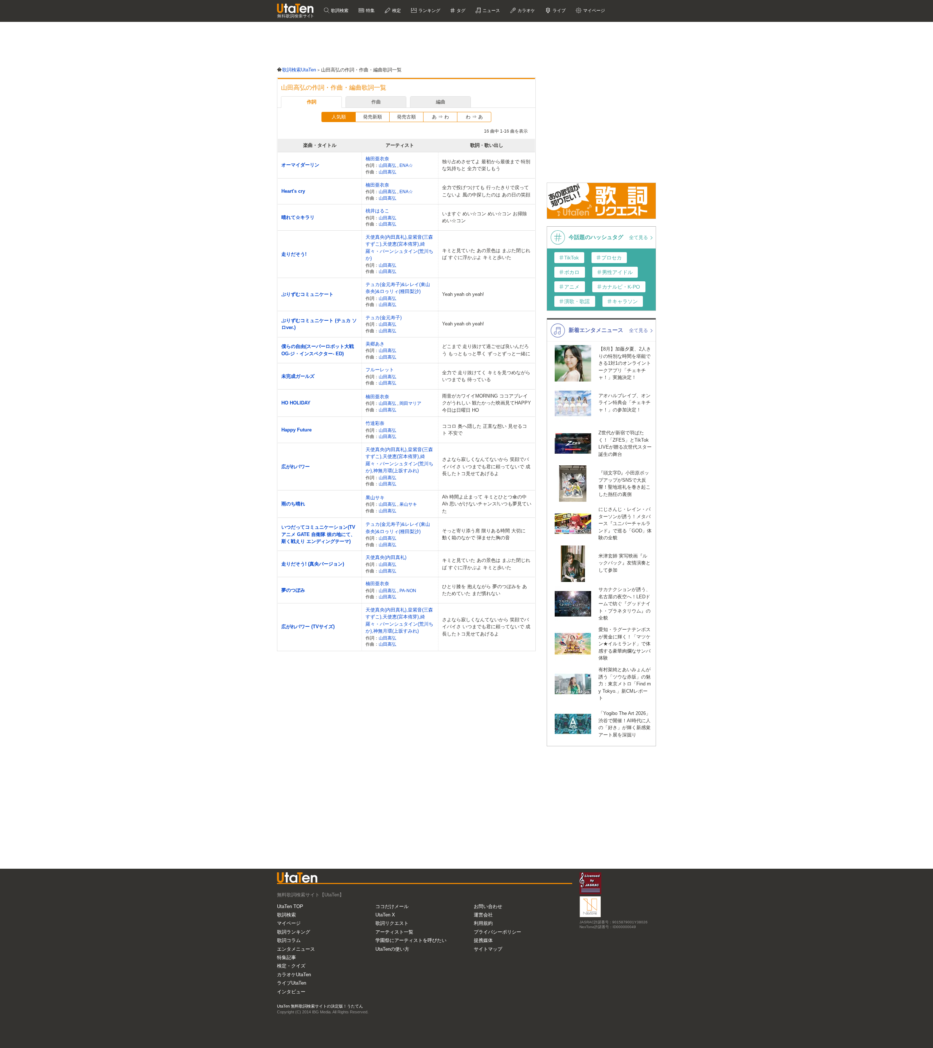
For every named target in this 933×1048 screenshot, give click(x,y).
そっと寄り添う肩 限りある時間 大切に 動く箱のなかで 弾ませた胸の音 (484, 534)
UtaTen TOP (290, 906)
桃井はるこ (377, 211)
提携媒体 (483, 940)
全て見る (639, 237)
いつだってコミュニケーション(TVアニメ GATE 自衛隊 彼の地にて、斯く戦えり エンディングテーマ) (318, 534)
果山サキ (375, 497)
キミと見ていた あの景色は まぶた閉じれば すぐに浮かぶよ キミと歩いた (486, 254)
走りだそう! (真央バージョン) (312, 564)
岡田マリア (410, 403)
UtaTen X (385, 915)
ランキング (428, 10)
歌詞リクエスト (392, 923)
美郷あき (375, 344)
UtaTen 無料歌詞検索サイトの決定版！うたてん (320, 1006)
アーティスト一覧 (394, 932)
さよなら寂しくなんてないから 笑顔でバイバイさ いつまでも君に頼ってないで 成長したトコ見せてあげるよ (486, 466)
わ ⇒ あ (474, 117)
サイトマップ (488, 949)
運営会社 (483, 915)
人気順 (339, 117)
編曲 (440, 102)
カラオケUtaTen (294, 974)
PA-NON (407, 590)
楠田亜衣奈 (377, 158)
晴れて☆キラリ (298, 217)
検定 (396, 10)
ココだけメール (392, 906)
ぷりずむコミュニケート (307, 294)
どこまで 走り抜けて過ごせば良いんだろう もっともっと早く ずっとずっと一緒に (486, 350)
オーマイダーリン (300, 165)
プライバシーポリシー (497, 932)
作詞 (311, 102)
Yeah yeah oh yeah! (463, 294)
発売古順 (406, 117)
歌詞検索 (339, 10)
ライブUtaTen (291, 983)
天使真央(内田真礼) (386, 557)
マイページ (289, 923)
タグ (460, 10)
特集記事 (286, 957)
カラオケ (525, 10)
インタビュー (291, 991)
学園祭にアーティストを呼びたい (410, 940)
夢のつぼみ (293, 590)
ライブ (558, 10)
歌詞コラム (289, 940)
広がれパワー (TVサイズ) (308, 626)
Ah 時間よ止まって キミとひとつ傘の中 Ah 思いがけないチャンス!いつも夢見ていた (486, 504)
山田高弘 (388, 165)
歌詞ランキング (293, 932)
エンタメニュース (296, 949)
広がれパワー (295, 466)
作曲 (376, 102)
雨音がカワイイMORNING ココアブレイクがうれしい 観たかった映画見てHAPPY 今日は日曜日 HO (486, 403)
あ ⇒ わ (440, 117)
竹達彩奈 (375, 423)
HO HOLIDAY (296, 403)
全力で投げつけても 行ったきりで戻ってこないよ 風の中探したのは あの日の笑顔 (486, 191)
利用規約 (483, 923)
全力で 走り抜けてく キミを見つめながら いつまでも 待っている (486, 376)
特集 (370, 10)
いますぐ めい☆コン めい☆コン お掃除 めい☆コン (484, 217)
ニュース (490, 10)
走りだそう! (294, 254)
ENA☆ (406, 165)
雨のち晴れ (293, 504)
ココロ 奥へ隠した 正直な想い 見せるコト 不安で (484, 429)
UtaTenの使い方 (392, 949)
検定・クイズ (291, 966)
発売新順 (372, 117)
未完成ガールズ (298, 376)
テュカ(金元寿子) (384, 317)
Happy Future (296, 430)
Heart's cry (293, 191)
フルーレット (380, 369)
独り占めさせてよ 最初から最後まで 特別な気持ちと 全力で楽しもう (486, 165)
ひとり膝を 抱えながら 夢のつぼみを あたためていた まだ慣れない (484, 590)
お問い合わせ (488, 906)
